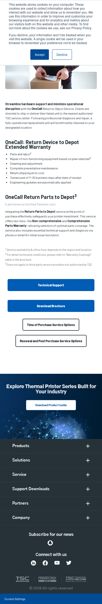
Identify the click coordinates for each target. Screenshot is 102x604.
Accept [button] (39, 54)
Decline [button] (61, 54)
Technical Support (51, 285)
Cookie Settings (14, 599)
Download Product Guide (51, 405)
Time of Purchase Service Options (51, 325)
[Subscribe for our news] (50, 543)
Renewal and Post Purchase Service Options (51, 341)
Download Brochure (51, 306)
